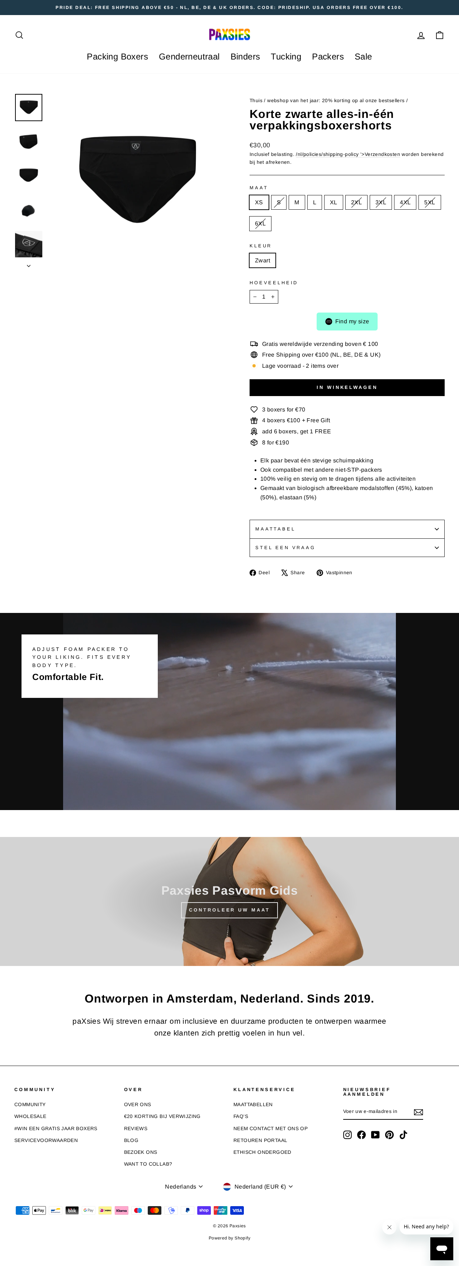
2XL (356, 202)
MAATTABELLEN (253, 1104)
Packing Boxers (117, 56)
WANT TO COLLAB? (148, 1164)
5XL (429, 202)
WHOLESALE (30, 1116)
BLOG (131, 1140)
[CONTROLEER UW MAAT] (229, 901)
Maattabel (275, 529)
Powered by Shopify (229, 1238)
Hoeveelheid (274, 282)
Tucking (286, 56)
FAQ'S (240, 1116)
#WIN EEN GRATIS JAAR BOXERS (56, 1128)
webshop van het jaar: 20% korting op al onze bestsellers (335, 100)
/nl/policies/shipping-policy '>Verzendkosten (348, 154)
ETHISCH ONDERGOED (262, 1152)
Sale (363, 56)
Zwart (262, 260)
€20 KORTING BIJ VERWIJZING (162, 1116)
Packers (328, 56)
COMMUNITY (30, 1104)
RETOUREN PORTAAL (260, 1140)
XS (259, 202)
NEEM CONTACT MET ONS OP (270, 1128)
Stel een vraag (285, 547)
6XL (260, 223)
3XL (380, 202)
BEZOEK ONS (140, 1152)
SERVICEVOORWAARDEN (46, 1140)
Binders (245, 56)
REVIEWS (136, 1128)
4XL (405, 202)
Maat (259, 187)
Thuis (256, 100)
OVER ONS (137, 1104)
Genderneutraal (189, 56)
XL (333, 202)
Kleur (261, 245)
